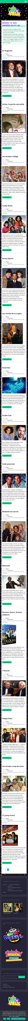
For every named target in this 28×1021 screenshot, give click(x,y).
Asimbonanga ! (7, 913)
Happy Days (7, 718)
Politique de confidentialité (18, 1018)
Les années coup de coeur (13, 766)
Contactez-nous (6, 985)
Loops (7, 209)
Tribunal (6, 670)
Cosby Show (7, 205)
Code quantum (8, 464)
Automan (6, 367)
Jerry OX (5, 884)
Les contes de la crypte (12, 313)
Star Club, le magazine (14, 884)
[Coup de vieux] (14, 17)
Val (6, 418)
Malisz (7, 54)
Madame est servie (10, 511)
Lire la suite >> (7, 96)
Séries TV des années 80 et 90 (14, 56)
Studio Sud (6, 415)
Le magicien (7, 50)
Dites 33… (16, 913)
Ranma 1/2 (10, 889)
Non (9, 1018)
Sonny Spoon (7, 258)
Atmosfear (10, 886)
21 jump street (8, 815)
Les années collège (10, 156)
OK (4, 1018)
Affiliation (5, 984)
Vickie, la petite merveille (13, 104)
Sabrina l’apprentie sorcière (14, 887)
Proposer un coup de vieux (9, 987)
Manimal (6, 565)
